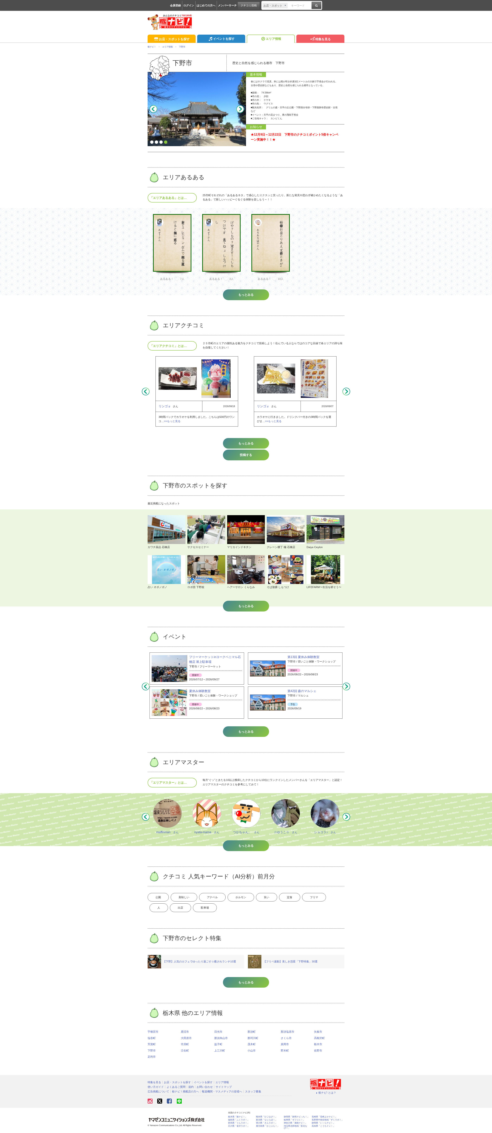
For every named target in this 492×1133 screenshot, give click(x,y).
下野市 (152, 1050)
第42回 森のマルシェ (302, 691)
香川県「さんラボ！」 (266, 1123)
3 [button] (161, 142)
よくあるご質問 (176, 1086)
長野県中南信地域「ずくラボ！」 (327, 1120)
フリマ (314, 897)
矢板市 (318, 1031)
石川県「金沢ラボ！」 (238, 1126)
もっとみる (246, 443)
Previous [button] (153, 109)
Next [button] (240, 109)
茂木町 (252, 1044)
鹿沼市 (185, 1031)
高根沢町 (319, 1038)
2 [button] (156, 142)
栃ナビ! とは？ (327, 1092)
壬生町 (185, 1050)
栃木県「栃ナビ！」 (237, 1117)
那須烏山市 (221, 1038)
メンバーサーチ (227, 5)
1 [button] (152, 142)
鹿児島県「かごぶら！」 (267, 1126)
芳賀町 (152, 1044)
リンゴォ (165, 406)
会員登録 (175, 5)
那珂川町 (253, 1038)
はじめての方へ (206, 5)
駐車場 (205, 907)
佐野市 (318, 1050)
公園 (158, 897)
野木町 (285, 1050)
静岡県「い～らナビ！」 (323, 1123)
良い (266, 897)
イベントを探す (224, 38)
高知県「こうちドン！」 (323, 1126)
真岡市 (285, 1044)
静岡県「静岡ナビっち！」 (296, 1117)
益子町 (218, 1044)
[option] (197, 109)
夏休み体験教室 (200, 691)
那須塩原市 (287, 1031)
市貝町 (185, 1044)
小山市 (252, 1050)
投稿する (246, 455)
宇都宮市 (153, 1031)
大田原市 (186, 1038)
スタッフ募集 (253, 1091)
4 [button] (166, 142)
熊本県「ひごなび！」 (266, 1117)
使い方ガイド (156, 1086)
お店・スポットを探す (174, 39)
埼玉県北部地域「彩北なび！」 (295, 1127)
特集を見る (323, 39)
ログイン (188, 5)
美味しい (184, 897)
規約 (191, 1086)
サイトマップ (224, 1086)
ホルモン (240, 897)
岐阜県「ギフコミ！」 (294, 1120)
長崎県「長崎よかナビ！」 (324, 1117)
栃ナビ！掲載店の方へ (185, 1091)
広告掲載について (158, 1091)
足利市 (152, 1056)
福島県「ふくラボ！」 (238, 1120)
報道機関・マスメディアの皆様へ (222, 1091)
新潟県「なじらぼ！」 (266, 1120)
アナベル (212, 897)
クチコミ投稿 (249, 5)
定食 (289, 897)
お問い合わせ (205, 1086)
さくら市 (286, 1038)
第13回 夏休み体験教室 (303, 657)
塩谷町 (152, 1038)
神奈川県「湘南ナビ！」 (295, 1123)
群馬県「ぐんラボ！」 (238, 1123)
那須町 (252, 1031)
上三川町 (219, 1050)
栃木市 (318, 1044)
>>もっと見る (172, 421)
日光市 (218, 1031)
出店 (180, 907)
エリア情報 (273, 38)
